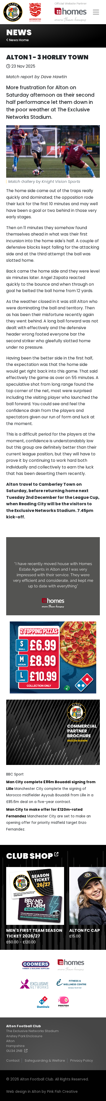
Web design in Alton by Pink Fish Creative (42, 1091)
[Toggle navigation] (96, 12)
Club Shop (30, 856)
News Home (18, 40)
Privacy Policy (81, 1060)
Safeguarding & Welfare (45, 1060)
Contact (13, 1060)
